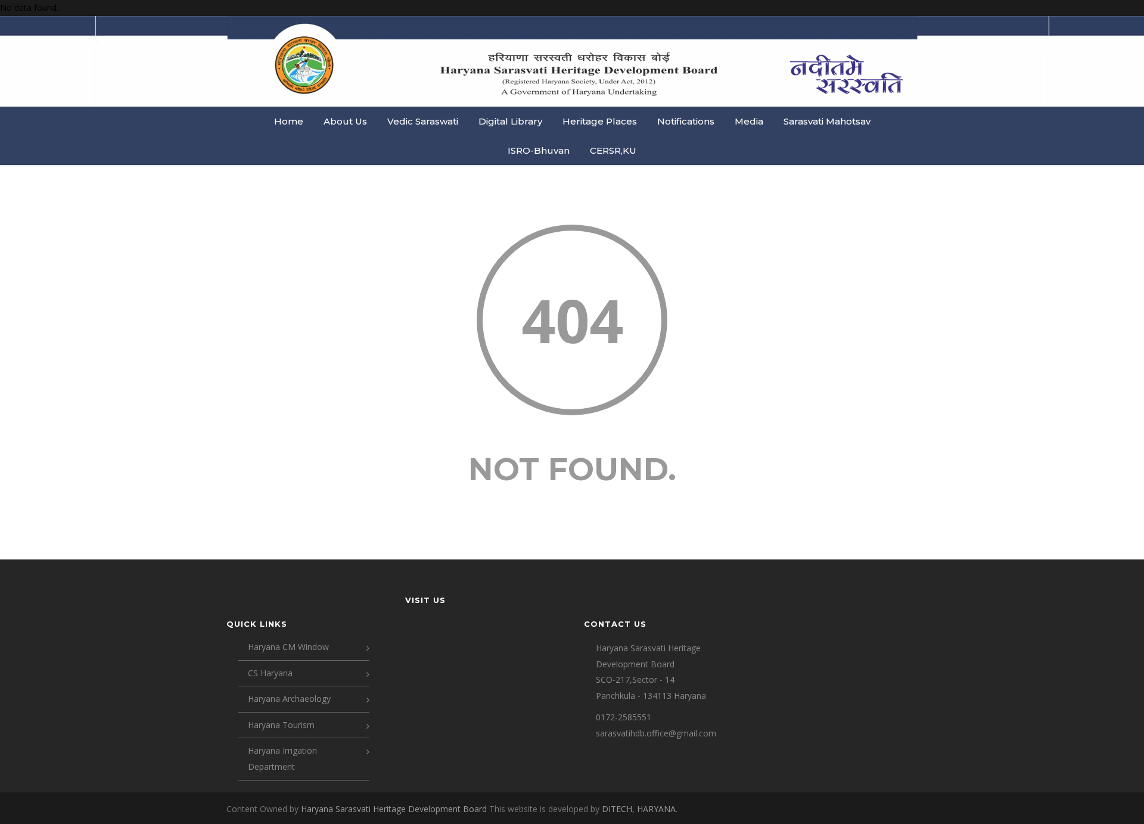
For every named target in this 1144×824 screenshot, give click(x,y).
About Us (345, 121)
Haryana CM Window (288, 646)
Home (288, 121)
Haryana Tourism (281, 724)
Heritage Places (599, 121)
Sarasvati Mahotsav (827, 121)
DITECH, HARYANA (639, 808)
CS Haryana (270, 673)
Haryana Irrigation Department (282, 758)
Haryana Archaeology (289, 698)
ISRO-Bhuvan (539, 150)
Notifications (685, 121)
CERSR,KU (613, 150)
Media (749, 121)
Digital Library (510, 121)
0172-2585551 (623, 717)
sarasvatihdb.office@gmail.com (656, 733)
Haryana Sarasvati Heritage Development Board (395, 808)
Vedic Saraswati (422, 121)
